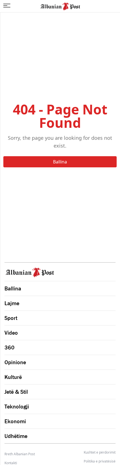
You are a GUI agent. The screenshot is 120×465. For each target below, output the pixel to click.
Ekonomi (15, 421)
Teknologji (16, 406)
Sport (10, 318)
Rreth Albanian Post (19, 454)
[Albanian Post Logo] (60, 6)
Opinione (15, 362)
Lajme (11, 303)
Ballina (60, 162)
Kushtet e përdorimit (100, 452)
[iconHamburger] (6, 6)
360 (9, 347)
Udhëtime (15, 436)
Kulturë (13, 377)
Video (11, 333)
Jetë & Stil (16, 392)
